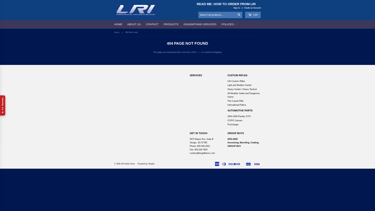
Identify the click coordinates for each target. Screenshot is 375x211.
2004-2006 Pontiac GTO (239, 116)
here (199, 52)
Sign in (236, 8)
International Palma (236, 105)
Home (118, 24)
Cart (255, 14)
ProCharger (233, 124)
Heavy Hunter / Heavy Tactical (242, 89)
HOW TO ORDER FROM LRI (235, 4)
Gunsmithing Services (200, 24)
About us (134, 24)
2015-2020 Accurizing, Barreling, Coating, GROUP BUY (243, 142)
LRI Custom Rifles (236, 81)
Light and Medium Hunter (239, 85)
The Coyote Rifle (235, 101)
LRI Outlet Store (128, 164)
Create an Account (252, 8)
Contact (152, 24)
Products (171, 24)
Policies (227, 24)
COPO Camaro (234, 120)
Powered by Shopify (146, 164)
